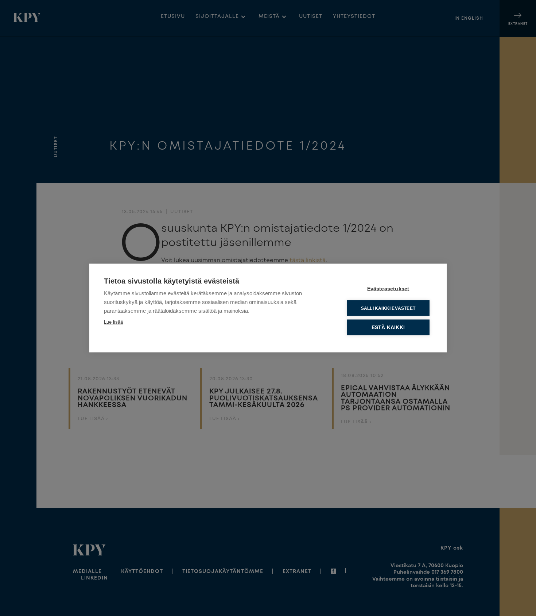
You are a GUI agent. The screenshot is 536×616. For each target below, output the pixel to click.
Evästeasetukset (388, 289)
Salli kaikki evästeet (388, 308)
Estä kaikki (388, 327)
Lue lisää (113, 322)
